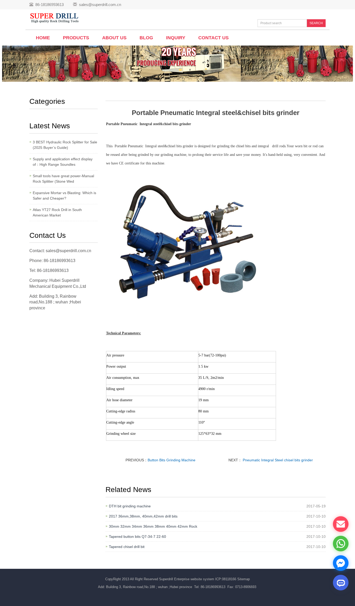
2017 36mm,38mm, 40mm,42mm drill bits (143, 516)
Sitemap (243, 579)
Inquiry (175, 37)
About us (114, 37)
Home (43, 37)
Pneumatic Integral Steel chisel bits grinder (277, 460)
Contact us (213, 37)
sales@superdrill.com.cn (100, 4)
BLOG (146, 37)
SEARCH (316, 23)
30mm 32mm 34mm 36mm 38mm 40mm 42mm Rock (153, 526)
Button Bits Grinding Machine (171, 460)
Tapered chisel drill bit (126, 547)
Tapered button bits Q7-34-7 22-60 (137, 536)
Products (76, 37)
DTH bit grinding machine (130, 506)
